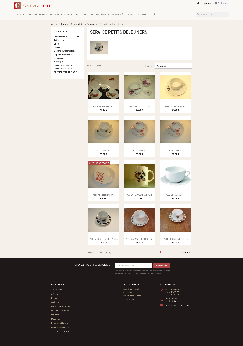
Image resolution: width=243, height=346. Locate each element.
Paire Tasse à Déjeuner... (175, 106)
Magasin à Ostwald (123, 14)
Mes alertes (128, 299)
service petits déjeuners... (103, 106)
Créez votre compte (132, 296)
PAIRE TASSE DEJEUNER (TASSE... (103, 239)
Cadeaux (58, 47)
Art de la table (63, 14)
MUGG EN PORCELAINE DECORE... (139, 195)
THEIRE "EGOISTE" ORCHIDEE (139, 106)
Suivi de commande (131, 289)
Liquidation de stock (64, 54)
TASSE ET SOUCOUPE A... (176, 195)
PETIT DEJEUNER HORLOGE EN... (139, 239)
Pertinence (173, 65)
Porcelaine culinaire (63, 68)
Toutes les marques (40, 14)
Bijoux (57, 43)
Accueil (21, 14)
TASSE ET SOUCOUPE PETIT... (175, 239)
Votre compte (131, 284)
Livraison (80, 14)
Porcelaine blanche (63, 65)
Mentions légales (99, 14)
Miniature (58, 58)
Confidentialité (146, 14)
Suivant (186, 252)
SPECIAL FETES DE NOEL (66, 72)
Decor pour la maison (64, 51)
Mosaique (58, 61)
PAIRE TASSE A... (103, 150)
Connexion (128, 292)
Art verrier (59, 40)
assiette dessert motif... (103, 195)
